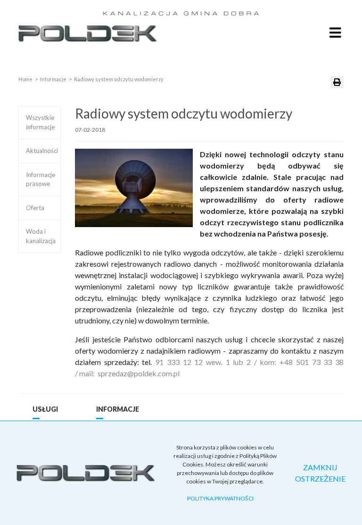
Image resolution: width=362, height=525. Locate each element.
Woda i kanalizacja (41, 236)
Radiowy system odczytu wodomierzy (119, 79)
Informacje (53, 79)
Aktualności (42, 150)
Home (25, 79)
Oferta (35, 208)
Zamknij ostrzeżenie (320, 473)
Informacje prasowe (40, 179)
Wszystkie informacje (40, 122)
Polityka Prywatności (220, 498)
